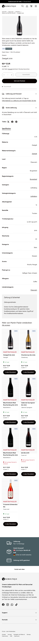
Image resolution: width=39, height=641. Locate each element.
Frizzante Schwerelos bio (10, 505)
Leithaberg (17, 11)
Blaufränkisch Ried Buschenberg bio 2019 (10, 404)
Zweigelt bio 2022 (9, 355)
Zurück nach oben (19, 569)
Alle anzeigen (6, 325)
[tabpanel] (19, 212)
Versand (10, 69)
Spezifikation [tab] (6, 128)
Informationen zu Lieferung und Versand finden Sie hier (19, 100)
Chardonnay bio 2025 (28, 355)
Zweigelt (34, 153)
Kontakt (4, 634)
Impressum (16, 636)
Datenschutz (5, 636)
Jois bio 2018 (25, 453)
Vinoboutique (12, 631)
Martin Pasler (5, 52)
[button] (31, 6)
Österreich (10, 11)
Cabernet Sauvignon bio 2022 (28, 404)
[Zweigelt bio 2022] (10, 339)
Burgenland (33, 179)
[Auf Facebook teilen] (12, 122)
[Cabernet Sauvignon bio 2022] (28, 387)
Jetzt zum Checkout (19, 81)
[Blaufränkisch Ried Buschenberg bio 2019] (10, 387)
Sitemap (28, 634)
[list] (19, 25)
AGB (11, 636)
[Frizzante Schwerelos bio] (10, 489)
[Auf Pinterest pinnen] (16, 122)
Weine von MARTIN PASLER (8, 13)
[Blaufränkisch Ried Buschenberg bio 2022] (10, 437)
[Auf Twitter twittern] (8, 122)
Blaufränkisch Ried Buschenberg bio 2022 (10, 454)
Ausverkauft (26, 74)
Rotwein (4, 55)
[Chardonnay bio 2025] (28, 339)
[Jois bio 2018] (28, 437)
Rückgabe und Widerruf (19, 634)
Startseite (4, 11)
